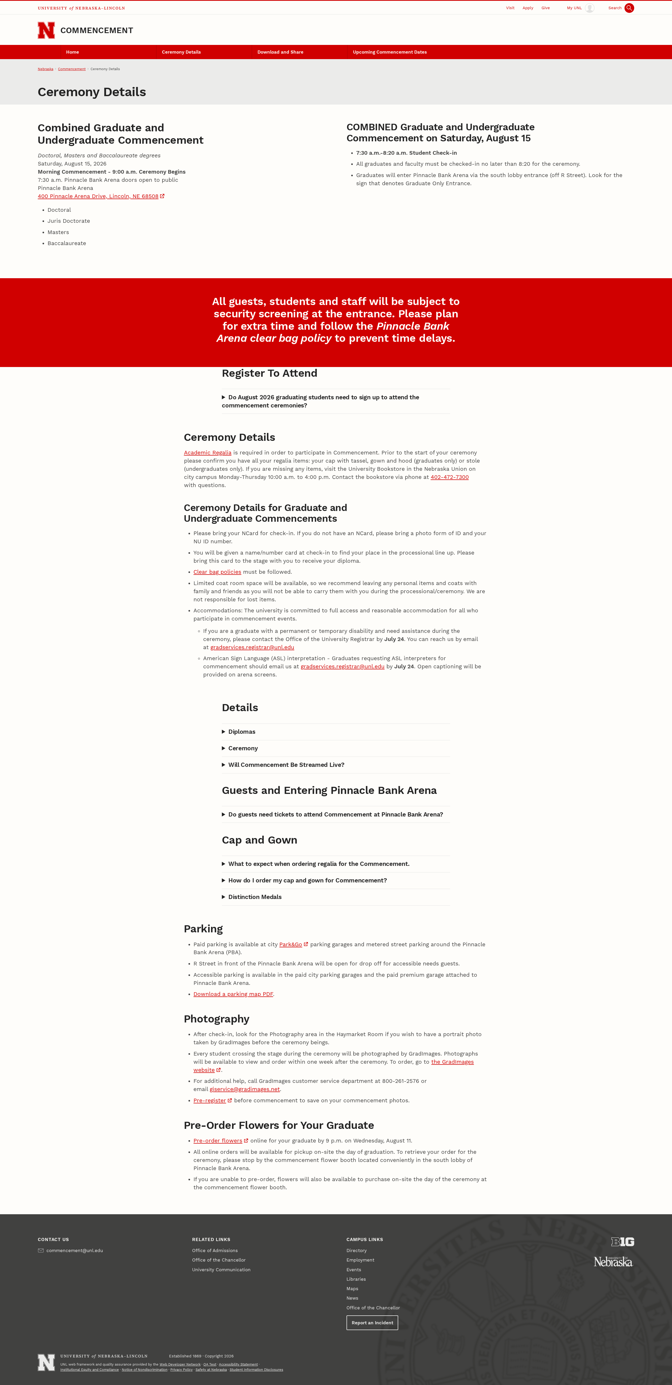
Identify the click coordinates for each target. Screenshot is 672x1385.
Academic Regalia (208, 452)
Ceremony (243, 748)
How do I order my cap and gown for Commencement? (307, 880)
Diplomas (241, 731)
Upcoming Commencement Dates (390, 52)
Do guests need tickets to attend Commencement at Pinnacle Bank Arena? (335, 814)
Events (353, 1269)
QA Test (209, 1364)
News (352, 1298)
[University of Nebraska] (614, 1261)
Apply (528, 8)
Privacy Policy (181, 1370)
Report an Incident (372, 1322)
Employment (360, 1260)
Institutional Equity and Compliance (89, 1370)
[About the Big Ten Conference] (622, 1242)
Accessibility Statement (238, 1364)
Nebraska (45, 69)
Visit (510, 8)
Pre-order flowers (217, 1141)
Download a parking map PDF (233, 994)
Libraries (356, 1279)
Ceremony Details (181, 52)
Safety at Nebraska (211, 1370)
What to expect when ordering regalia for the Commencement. (318, 863)
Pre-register (209, 1100)
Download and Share (280, 52)
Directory (356, 1250)
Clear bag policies (217, 572)
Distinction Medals (255, 897)
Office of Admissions (215, 1250)
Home (72, 52)
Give (546, 8)
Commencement (96, 30)
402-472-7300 (450, 477)
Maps (352, 1288)
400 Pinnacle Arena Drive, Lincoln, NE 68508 (98, 196)
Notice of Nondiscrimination (144, 1370)
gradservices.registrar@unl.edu (252, 647)
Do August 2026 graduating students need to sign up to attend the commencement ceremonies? (320, 401)
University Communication (221, 1269)
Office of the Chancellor (219, 1260)
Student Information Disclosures (256, 1370)
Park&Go (290, 944)
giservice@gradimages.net (245, 1089)
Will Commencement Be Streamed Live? (286, 764)
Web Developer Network (180, 1364)
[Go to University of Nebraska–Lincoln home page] (46, 30)
